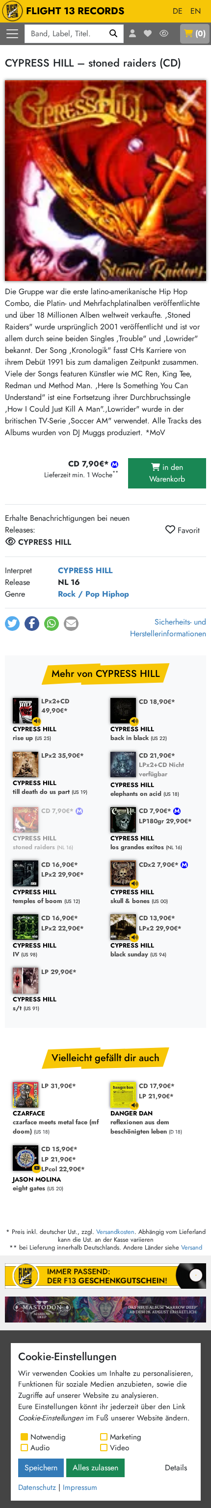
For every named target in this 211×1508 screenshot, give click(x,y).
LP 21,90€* (156, 1096)
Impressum (80, 1487)
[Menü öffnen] (12, 33)
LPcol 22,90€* (63, 1169)
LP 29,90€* (59, 971)
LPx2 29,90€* (62, 874)
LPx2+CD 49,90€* (55, 705)
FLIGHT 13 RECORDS (75, 11)
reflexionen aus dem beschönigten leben (139, 1123)
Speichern (41, 1467)
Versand (191, 1247)
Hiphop (115, 594)
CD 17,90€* (157, 1085)
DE (178, 11)
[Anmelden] (132, 34)
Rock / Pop (79, 594)
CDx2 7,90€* (160, 864)
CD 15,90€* (59, 1149)
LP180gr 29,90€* (165, 821)
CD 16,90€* (59, 864)
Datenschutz (37, 1487)
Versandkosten (115, 1231)
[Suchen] (114, 33)
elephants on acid (135, 789)
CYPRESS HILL (85, 570)
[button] (12, 623)
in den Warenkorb (167, 473)
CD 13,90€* (157, 918)
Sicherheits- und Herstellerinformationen (168, 627)
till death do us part (41, 787)
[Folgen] (164, 34)
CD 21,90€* (157, 755)
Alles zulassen (95, 1467)
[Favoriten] (148, 34)
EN (195, 11)
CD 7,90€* (58, 810)
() (200, 33)
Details (176, 1467)
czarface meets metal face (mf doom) (56, 1123)
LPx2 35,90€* (62, 755)
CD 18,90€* (157, 701)
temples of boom (37, 896)
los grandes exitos (137, 843)
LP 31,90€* (58, 1085)
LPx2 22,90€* (62, 928)
